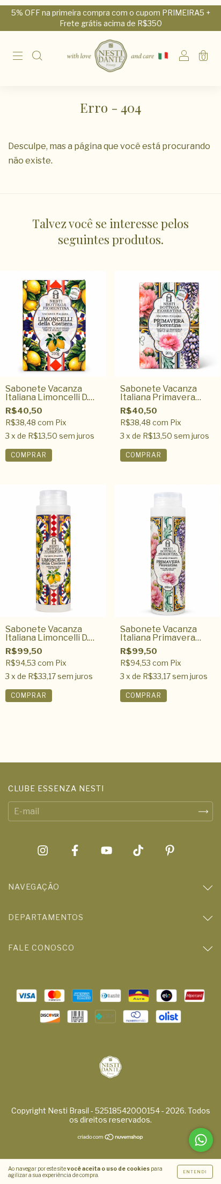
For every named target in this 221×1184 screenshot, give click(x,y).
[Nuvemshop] (110, 1138)
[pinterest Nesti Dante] (170, 851)
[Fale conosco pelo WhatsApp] (201, 1140)
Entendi (195, 1171)
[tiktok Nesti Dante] (139, 851)
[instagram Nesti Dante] (43, 851)
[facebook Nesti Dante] (75, 851)
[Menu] (17, 56)
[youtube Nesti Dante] (107, 851)
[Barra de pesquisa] (37, 56)
